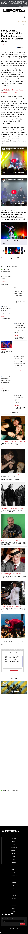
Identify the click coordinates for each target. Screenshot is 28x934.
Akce (14, 888)
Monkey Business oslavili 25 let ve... (19, 372)
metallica (14, 850)
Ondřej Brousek (16, 217)
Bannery (14, 898)
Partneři (14, 905)
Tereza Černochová (15, 214)
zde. (20, 6)
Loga (14, 901)
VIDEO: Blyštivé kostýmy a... (5, 391)
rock (14, 844)
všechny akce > (14, 670)
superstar (14, 847)
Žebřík (13, 885)
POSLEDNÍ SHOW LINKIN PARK (10, 640)
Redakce (14, 892)
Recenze (16, 335)
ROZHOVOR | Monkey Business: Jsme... (6, 284)
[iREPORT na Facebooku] (2, 914)
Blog (14, 879)
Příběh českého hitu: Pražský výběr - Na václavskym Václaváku (11, 511)
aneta (13, 859)
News (2, 316)
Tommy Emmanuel (14, 661)
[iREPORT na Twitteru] (5, 914)
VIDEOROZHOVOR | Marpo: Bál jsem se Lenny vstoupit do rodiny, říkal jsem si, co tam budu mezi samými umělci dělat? (14, 543)
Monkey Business (12, 54)
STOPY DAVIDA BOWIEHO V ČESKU (11, 475)
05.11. (6, 656)
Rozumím (25, 6)
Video (2, 388)
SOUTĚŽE (14, 678)
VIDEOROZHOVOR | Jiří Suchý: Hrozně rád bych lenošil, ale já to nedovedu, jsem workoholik (13, 577)
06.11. (6, 657)
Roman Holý (5, 217)
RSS (14, 911)
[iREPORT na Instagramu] (12, 914)
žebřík (14, 838)
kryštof (14, 853)
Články (14, 869)
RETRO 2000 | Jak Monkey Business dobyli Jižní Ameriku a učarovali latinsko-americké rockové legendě (13, 610)
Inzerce (14, 895)
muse (14, 856)
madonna (14, 862)
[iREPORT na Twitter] (9, 914)
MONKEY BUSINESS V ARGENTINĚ (11, 606)
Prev (3, 250)
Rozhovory (4, 281)
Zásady (14, 908)
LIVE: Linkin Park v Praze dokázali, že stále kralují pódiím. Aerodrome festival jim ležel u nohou (12, 643)
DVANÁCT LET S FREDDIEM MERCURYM (13, 441)
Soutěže (14, 882)
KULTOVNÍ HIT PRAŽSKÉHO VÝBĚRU (12, 508)
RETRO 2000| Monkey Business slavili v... (20, 408)
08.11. (6, 659)
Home (19, 21)
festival (14, 841)
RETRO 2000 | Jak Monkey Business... (19, 338)
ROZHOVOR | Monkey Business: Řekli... (20, 302)
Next (25, 250)
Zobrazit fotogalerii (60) (10, 258)
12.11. (6, 661)
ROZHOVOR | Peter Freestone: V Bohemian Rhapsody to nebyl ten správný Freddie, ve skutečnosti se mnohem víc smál (12, 445)
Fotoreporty (24, 21)
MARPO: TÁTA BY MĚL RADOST (10, 540)
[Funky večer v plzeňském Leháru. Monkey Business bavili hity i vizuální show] (14, 231)
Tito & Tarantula (14, 656)
